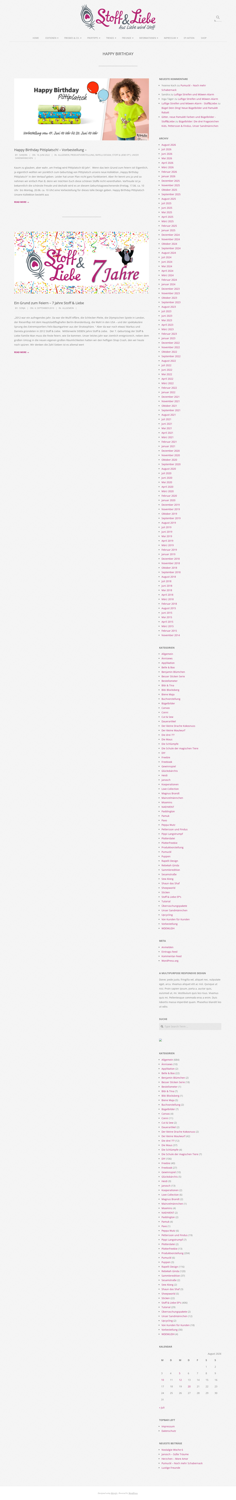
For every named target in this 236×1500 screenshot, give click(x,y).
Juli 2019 (166, 527)
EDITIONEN (50, 38)
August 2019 (169, 522)
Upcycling (167, 914)
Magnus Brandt (171, 793)
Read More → (21, 202)
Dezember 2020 (171, 450)
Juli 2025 (166, 203)
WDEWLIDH (168, 928)
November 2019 (171, 509)
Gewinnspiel (169, 766)
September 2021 (171, 410)
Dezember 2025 (171, 180)
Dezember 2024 (171, 234)
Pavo (164, 820)
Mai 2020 (167, 482)
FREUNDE (126, 38)
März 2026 (168, 167)
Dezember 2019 (171, 504)
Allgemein (63, 154)
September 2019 (171, 518)
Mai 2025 (167, 212)
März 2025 (168, 221)
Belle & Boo (168, 667)
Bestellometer (170, 681)
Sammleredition (171, 869)
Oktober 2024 (169, 243)
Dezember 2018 (171, 558)
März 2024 (168, 275)
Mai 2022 (167, 374)
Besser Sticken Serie (173, 676)
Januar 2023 (168, 338)
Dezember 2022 (171, 342)
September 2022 (171, 356)
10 (162, 1379)
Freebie (166, 757)
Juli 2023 (166, 311)
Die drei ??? (168, 735)
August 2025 (169, 198)
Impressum (170, 38)
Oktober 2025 (169, 189)
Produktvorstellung (82, 154)
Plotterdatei (168, 838)
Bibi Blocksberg (170, 690)
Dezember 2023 (171, 288)
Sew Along (167, 878)
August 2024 (169, 252)
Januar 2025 (168, 230)
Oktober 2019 (169, 513)
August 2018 (169, 576)
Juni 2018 (167, 585)
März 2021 (168, 437)
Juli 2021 (166, 419)
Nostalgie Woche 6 (172, 1449)
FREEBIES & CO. (71, 38)
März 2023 (168, 329)
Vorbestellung (170, 923)
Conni (165, 712)
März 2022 (168, 383)
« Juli (162, 1407)
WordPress (133, 1493)
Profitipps (92, 38)
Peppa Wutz (168, 824)
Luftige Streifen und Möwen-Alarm (194, 94)
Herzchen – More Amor (175, 1458)
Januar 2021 (168, 446)
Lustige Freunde (171, 1467)
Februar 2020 (169, 495)
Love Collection (170, 788)
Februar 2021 (169, 441)
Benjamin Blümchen (173, 672)
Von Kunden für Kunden (176, 919)
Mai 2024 (167, 266)
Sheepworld (168, 887)
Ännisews (167, 658)
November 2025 (171, 185)
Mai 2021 (167, 428)
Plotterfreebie (169, 842)
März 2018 (168, 599)
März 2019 (168, 545)
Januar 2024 (168, 284)
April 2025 (167, 216)
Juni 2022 (167, 369)
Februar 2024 (169, 279)
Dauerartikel (169, 721)
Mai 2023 (167, 320)
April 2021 (167, 432)
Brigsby (114, 1493)
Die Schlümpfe (170, 744)
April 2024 (167, 270)
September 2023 (171, 302)
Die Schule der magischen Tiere (180, 748)
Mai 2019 (167, 536)
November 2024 (171, 239)
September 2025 (171, 194)
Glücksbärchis (170, 770)
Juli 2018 (166, 581)
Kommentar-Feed (172, 956)
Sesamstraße (169, 874)
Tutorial (166, 901)
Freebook (167, 761)
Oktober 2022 (169, 351)
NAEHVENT (168, 806)
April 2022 (167, 378)
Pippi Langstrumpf (172, 833)
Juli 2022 (166, 365)
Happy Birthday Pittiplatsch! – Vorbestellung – (50, 149)
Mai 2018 (167, 590)
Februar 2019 (169, 549)
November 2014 (171, 635)
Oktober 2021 (169, 405)
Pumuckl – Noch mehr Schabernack (182, 1463)
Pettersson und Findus (175, 829)
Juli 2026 (166, 149)
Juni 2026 (167, 153)
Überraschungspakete (174, 905)
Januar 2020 (168, 500)
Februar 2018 (169, 603)
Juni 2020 (167, 477)
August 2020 (169, 468)
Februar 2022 (169, 387)
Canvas (166, 708)
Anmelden (167, 947)
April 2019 (167, 540)
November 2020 (171, 455)
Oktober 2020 (169, 459)
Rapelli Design (103, 154)
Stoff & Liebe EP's (121, 154)
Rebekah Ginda (170, 865)
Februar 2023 (169, 333)
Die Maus (167, 739)
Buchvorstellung (171, 699)
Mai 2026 (167, 158)
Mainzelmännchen (172, 797)
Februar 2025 (169, 225)
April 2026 (167, 162)
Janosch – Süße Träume (175, 1454)
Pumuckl (166, 851)
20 (189, 1386)
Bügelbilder (168, 703)
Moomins (167, 802)
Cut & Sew (167, 717)
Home (36, 38)
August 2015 (169, 608)
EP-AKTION (189, 38)
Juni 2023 (167, 315)
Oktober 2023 (169, 297)
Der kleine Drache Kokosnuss (178, 726)
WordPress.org (170, 960)
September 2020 (171, 464)
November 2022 (171, 347)
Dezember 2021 (171, 396)
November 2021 (171, 401)
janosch (166, 779)
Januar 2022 (168, 392)
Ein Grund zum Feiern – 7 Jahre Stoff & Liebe (49, 303)
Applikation (168, 663)
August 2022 (169, 360)
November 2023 (171, 293)
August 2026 (169, 144)
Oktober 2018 (169, 567)
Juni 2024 (167, 261)
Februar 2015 (169, 630)
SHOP (203, 38)
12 (180, 1379)
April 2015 (167, 621)
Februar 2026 (169, 171)
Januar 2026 (168, 176)
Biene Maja (168, 694)
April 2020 (167, 486)
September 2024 (171, 248)
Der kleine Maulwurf (173, 730)
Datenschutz (169, 1431)
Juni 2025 (167, 207)
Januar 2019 (168, 554)
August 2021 (169, 414)
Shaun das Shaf (171, 883)
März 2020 (168, 491)
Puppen (166, 856)
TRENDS (110, 38)
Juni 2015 (167, 612)
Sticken (166, 892)
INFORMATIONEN (147, 38)
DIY (163, 752)
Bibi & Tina (168, 685)
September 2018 (171, 572)
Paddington (168, 811)
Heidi (165, 775)
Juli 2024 (166, 257)
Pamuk (165, 815)
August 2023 (169, 306)
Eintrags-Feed (169, 951)
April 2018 (167, 594)
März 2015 (168, 626)
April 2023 (167, 324)
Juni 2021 (167, 423)
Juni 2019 (167, 531)
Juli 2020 (166, 473)
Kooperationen (170, 784)
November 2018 (171, 563)
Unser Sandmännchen (174, 910)
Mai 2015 (167, 617)
